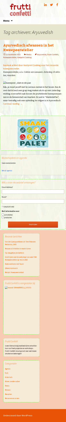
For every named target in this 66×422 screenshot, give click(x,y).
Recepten (8, 394)
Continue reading (12, 103)
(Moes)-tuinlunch (11, 268)
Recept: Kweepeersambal (14, 272)
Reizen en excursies (12, 398)
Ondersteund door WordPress (17, 415)
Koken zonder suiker (12, 381)
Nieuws (7, 390)
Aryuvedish (41, 54)
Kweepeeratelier (9, 57)
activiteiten (8, 215)
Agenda (7, 369)
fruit (6, 373)
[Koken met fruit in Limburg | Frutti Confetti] (33, 8)
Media (28, 54)
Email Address (7, 187)
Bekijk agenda (7, 170)
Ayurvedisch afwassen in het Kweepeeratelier (28, 47)
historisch (8, 377)
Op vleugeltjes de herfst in (14, 253)
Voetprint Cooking (24, 57)
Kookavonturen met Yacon (14, 264)
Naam (4, 197)
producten (8, 217)
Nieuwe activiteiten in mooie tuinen (18, 248)
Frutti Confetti (52, 54)
